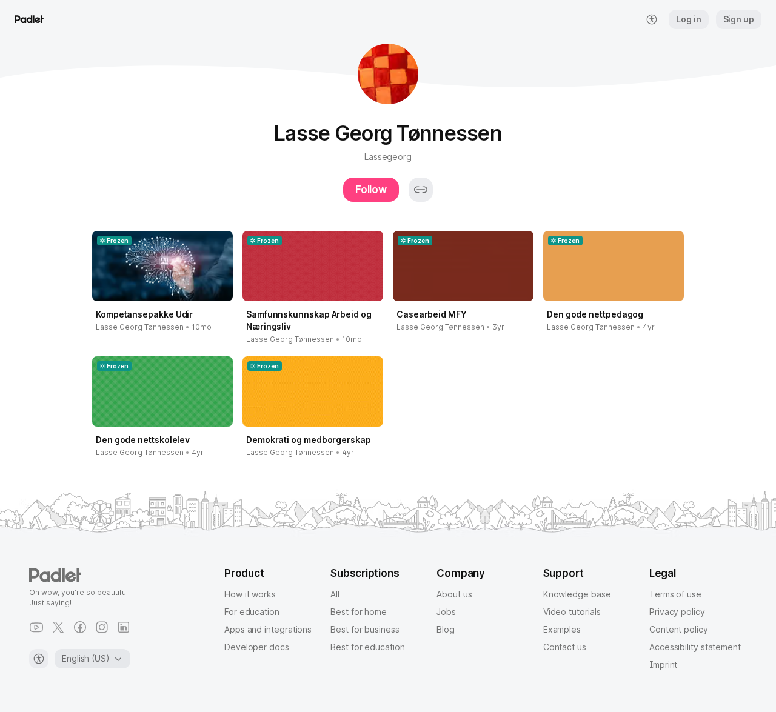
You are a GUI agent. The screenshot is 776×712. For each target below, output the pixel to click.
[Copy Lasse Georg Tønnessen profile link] (421, 190)
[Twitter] (58, 627)
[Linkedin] (123, 627)
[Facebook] (80, 627)
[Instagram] (102, 627)
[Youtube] (36, 627)
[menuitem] (651, 19)
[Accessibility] (38, 658)
